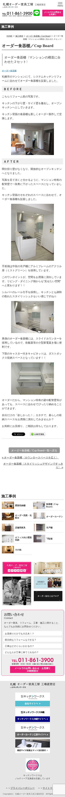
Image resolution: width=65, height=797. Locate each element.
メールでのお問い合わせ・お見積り (33, 669)
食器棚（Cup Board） (52, 505)
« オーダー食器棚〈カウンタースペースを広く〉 (30, 457)
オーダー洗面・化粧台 (23, 516)
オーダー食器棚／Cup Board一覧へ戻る (34, 450)
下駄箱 (49, 539)
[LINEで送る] (37, 433)
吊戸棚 (49, 527)
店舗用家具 (20, 527)
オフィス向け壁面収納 (23, 538)
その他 (18, 550)
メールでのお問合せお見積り (52, 13)
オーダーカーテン (54, 516)
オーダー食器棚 (9, 71)
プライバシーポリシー (22, 788)
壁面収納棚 (20, 505)
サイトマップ (50, 788)
